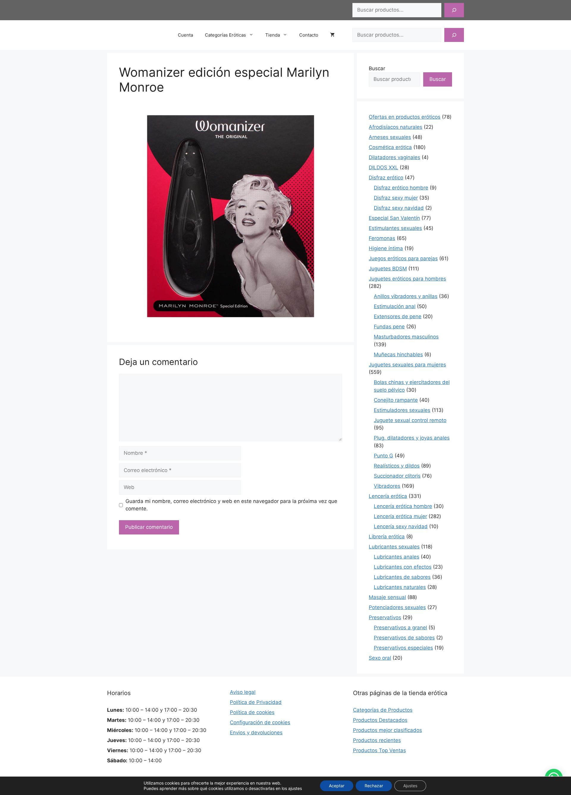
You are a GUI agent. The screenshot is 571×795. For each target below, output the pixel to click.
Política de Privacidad (256, 702)
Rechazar (374, 785)
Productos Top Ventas (379, 750)
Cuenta (185, 35)
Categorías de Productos (382, 710)
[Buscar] (454, 10)
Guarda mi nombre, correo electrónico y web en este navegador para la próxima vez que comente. (231, 505)
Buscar (377, 68)
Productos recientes (377, 740)
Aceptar (336, 785)
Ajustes (410, 785)
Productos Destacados (380, 720)
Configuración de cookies (260, 722)
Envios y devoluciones (256, 733)
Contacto (308, 35)
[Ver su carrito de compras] (335, 35)
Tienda (272, 35)
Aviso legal (242, 692)
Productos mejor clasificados (387, 730)
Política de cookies (252, 712)
